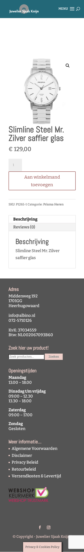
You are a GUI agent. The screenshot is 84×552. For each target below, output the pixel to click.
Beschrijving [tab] (25, 219)
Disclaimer (22, 455)
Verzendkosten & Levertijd (36, 476)
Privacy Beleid (25, 462)
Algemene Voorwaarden (34, 448)
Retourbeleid (24, 469)
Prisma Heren (53, 204)
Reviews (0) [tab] (24, 227)
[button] (68, 66)
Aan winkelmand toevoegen (42, 180)
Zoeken (54, 357)
